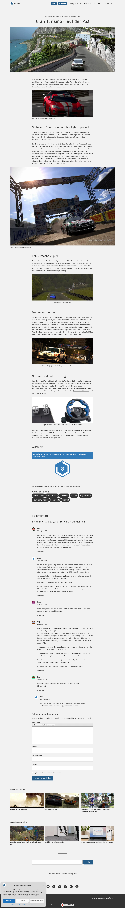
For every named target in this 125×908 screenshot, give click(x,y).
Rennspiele (55, 500)
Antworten (40, 552)
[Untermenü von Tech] (81, 3)
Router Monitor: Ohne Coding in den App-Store (97, 842)
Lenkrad (74, 495)
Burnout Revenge (51, 809)
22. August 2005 (42, 531)
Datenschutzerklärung (24, 904)
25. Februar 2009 (42, 679)
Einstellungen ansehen (36, 900)
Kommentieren (75, 16)
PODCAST (62, 3)
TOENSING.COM (69, 905)
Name (34, 747)
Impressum (33, 904)
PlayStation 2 (85, 495)
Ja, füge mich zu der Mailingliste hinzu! (47, 773)
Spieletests (55, 16)
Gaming (47, 16)
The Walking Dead (70, 874)
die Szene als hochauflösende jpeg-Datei (56, 156)
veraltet (65, 500)
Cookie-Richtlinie (15, 904)
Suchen (88, 862)
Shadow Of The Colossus (18, 809)
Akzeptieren (9, 900)
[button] (43, 885)
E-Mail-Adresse (37, 755)
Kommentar (36, 722)
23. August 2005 (42, 624)
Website (35, 764)
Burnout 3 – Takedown (75, 268)
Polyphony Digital (40, 500)
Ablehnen (22, 900)
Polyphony (77, 317)
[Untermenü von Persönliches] (94, 3)
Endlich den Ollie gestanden (54, 842)
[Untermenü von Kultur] (102, 3)
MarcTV (17, 4)
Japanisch (64, 495)
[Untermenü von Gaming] (75, 3)
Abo (53, 3)
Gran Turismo (52, 495)
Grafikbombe (38, 495)
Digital (83, 317)
